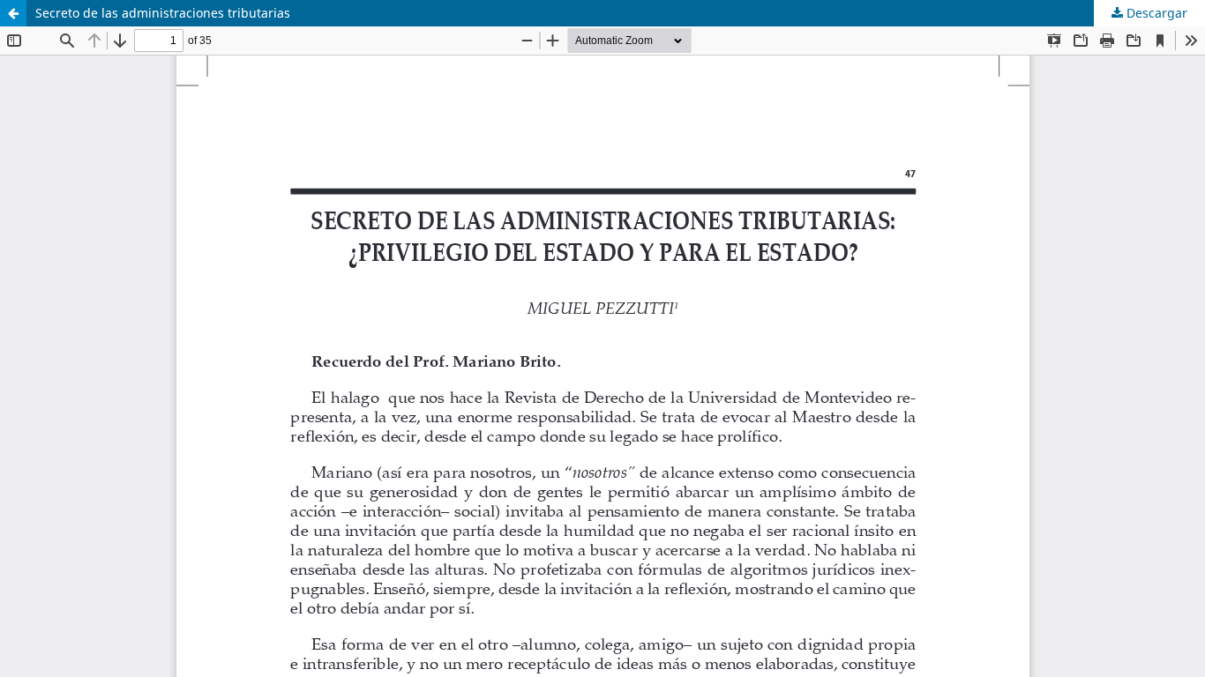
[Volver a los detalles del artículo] (13, 13)
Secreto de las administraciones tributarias (162, 12)
